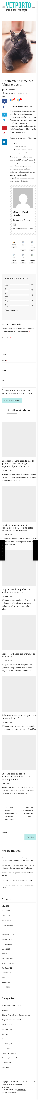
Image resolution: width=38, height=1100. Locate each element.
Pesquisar (5, 832)
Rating (4, 354)
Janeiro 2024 (6, 930)
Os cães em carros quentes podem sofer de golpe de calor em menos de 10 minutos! (18, 866)
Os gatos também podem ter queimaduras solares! (17, 874)
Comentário (6, 338)
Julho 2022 (6, 982)
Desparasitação (7, 1029)
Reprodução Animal (9, 1058)
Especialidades (7, 1039)
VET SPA (5, 1067)
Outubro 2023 (7, 939)
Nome (4, 360)
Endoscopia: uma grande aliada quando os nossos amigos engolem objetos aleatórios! (18, 859)
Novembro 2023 (8, 935)
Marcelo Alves (21, 220)
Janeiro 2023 (6, 954)
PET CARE (6, 1048)
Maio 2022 (6, 987)
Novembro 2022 (8, 963)
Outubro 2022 (7, 968)
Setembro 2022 (7, 973)
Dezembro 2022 (8, 958)
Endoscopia (6, 1034)
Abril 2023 (6, 949)
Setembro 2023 (7, 944)
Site (3, 380)
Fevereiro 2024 (7, 925)
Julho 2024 (6, 906)
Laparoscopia (7, 1044)
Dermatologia (7, 1024)
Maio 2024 (6, 911)
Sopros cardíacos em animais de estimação (18, 880)
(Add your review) (12, 310)
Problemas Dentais (9, 1053)
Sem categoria (7, 1063)
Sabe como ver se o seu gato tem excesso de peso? (18, 886)
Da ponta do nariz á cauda (12, 1020)
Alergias (5, 1010)
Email (4, 370)
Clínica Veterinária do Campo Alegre (15, 93)
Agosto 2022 (6, 977)
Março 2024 (6, 920)
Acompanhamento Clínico (11, 1005)
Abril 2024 (6, 916)
